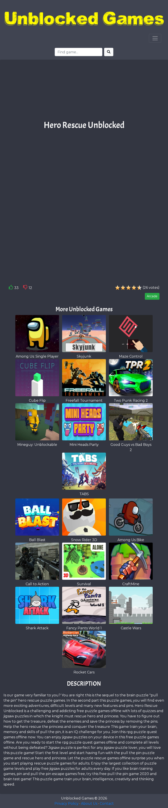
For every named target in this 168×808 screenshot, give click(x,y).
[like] (11, 288)
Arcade (152, 296)
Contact (107, 803)
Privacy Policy (66, 803)
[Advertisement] (84, 91)
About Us (89, 803)
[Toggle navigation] (155, 38)
